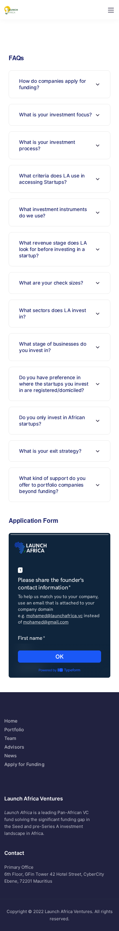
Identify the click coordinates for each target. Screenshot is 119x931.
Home (11, 721)
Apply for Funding (24, 764)
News (10, 755)
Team (10, 738)
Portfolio (14, 729)
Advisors (14, 747)
